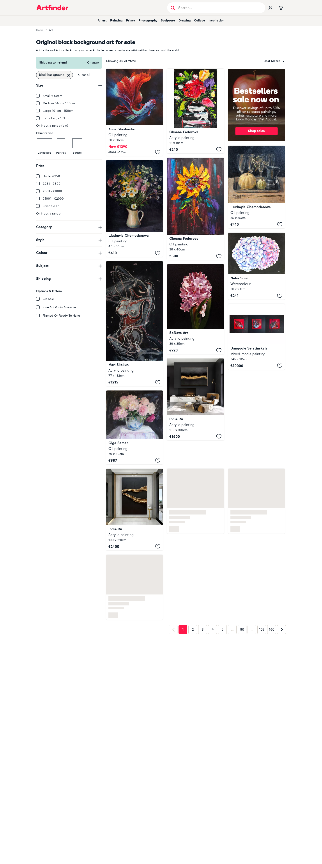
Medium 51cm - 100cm (59, 103)
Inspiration (216, 20)
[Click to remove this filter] (68, 75)
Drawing (185, 20)
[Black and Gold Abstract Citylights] (195, 399)
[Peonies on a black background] (134, 427)
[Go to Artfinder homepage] (52, 7)
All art (102, 20)
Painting (116, 20)
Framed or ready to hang (61, 316)
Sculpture (168, 20)
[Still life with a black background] (256, 187)
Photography (147, 20)
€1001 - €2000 (53, 198)
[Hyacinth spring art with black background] (195, 309)
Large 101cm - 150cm (58, 111)
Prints (130, 20)
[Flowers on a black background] (134, 208)
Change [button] (93, 62)
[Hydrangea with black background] (256, 266)
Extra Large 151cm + (57, 118)
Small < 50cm (52, 96)
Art (51, 30)
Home (39, 30)
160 (271, 630)
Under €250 (51, 176)
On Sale (48, 299)
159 (262, 630)
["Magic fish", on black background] (134, 112)
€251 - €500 (51, 184)
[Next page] (281, 629)
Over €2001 (51, 206)
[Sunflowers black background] (195, 209)
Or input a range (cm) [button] (52, 126)
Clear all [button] (84, 75)
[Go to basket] (281, 7)
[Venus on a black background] (134, 323)
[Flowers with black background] (195, 111)
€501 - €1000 (52, 191)
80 (242, 630)
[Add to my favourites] (158, 152)
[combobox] (274, 61)
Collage (199, 20)
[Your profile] (270, 7)
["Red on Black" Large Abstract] (256, 337)
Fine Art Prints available (59, 307)
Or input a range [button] (48, 213)
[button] (274, 61)
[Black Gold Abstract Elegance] (134, 509)
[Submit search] (172, 7)
